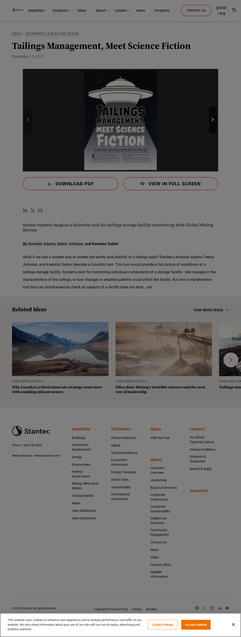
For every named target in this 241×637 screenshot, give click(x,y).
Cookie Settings (162, 624)
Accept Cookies (196, 624)
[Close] (233, 624)
